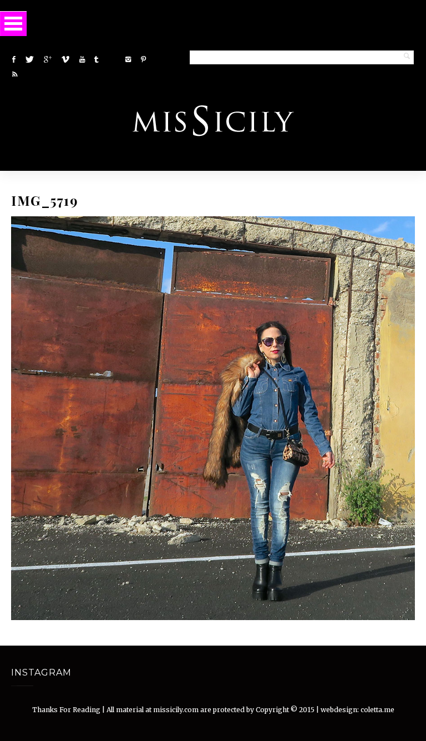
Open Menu (13, 23)
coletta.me (377, 710)
